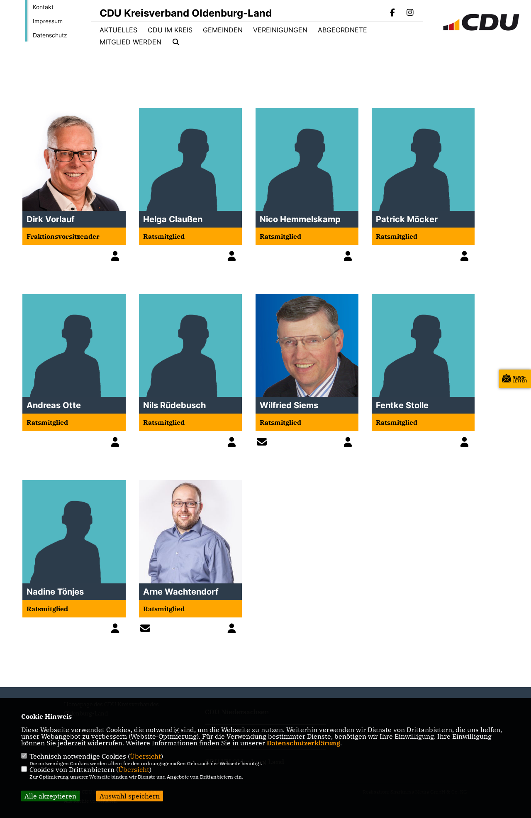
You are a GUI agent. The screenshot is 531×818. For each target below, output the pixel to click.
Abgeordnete (342, 30)
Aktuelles (118, 30)
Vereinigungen (280, 30)
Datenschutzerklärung (303, 743)
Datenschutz (50, 35)
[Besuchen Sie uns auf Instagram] (410, 13)
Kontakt (43, 6)
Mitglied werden (130, 42)
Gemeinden (223, 30)
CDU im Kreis (170, 30)
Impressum (48, 20)
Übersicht (145, 756)
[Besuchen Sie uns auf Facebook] (393, 13)
